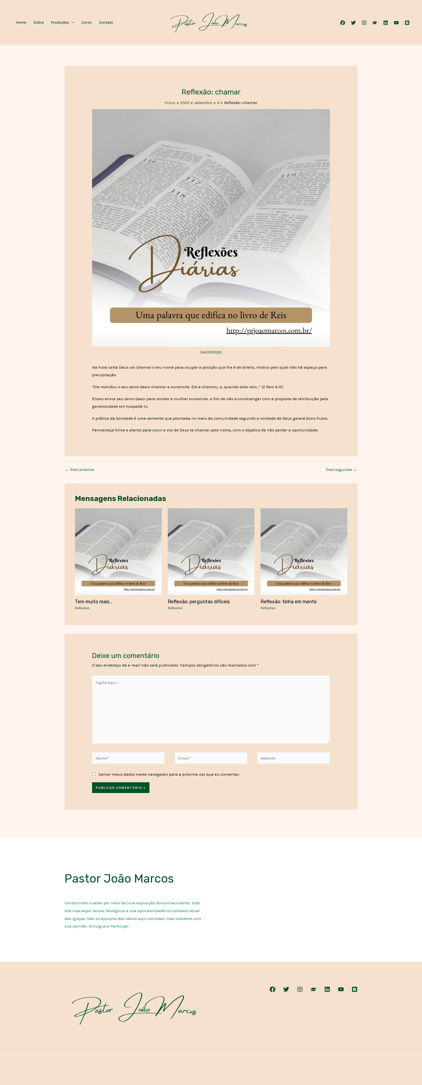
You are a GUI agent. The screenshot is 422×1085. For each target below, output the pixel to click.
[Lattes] (374, 22)
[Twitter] (353, 22)
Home (21, 22)
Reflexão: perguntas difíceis (199, 602)
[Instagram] (364, 22)
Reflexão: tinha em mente (289, 602)
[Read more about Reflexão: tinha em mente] (304, 551)
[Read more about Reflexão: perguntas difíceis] (211, 551)
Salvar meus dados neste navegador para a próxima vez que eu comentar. (169, 774)
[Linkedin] (385, 22)
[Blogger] (407, 22)
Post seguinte (341, 469)
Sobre (38, 22)
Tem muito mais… (93, 602)
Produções (60, 22)
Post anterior (79, 469)
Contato (106, 22)
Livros (86, 22)
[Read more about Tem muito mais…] (118, 551)
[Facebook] (342, 22)
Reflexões (82, 608)
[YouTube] (396, 22)
